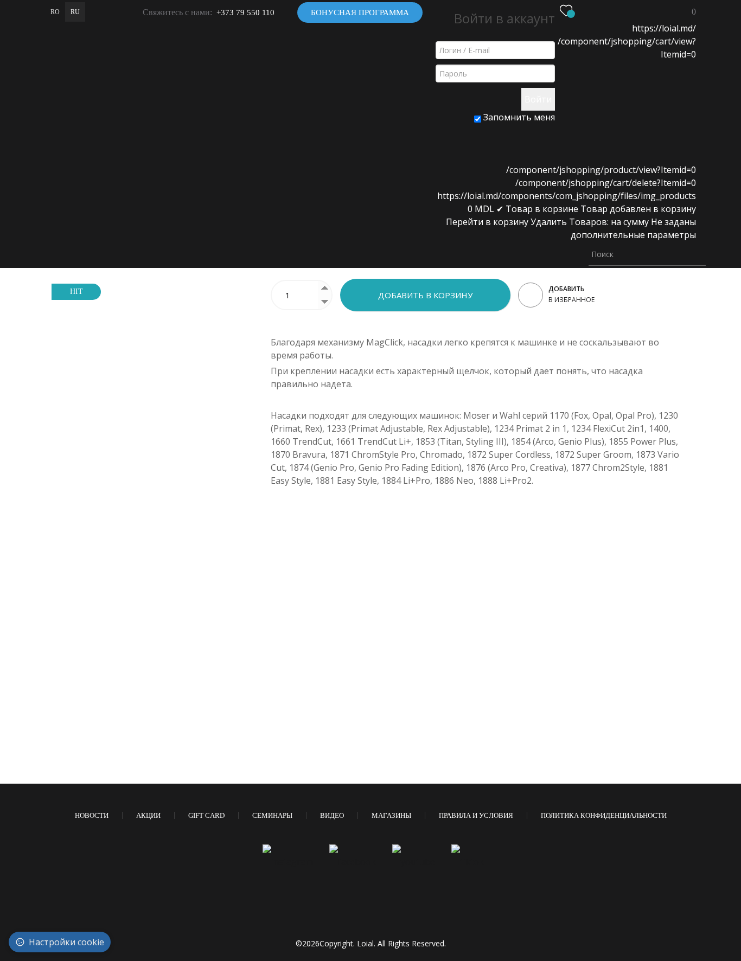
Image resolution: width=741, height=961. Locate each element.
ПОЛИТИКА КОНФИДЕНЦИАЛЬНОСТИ (604, 815)
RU (75, 12)
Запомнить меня (518, 117)
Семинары (272, 815)
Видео (332, 815)
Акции (148, 815)
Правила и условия (476, 815)
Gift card (206, 815)
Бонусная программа (360, 12)
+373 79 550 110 (245, 12)
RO (55, 12)
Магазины (391, 815)
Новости (91, 815)
